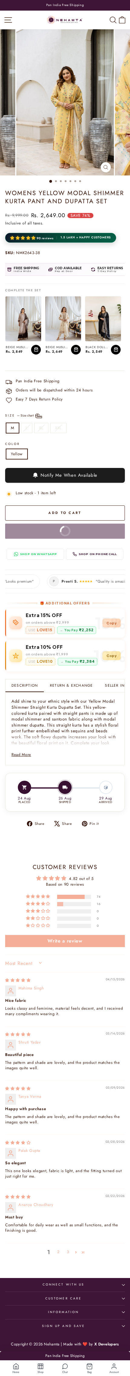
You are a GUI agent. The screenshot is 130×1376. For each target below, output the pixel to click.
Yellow (17, 454)
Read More (21, 754)
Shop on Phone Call (98, 554)
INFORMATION (63, 1312)
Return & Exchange (71, 685)
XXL (58, 428)
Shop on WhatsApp (38, 554)
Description (24, 685)
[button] (23, 238)
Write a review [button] (64, 940)
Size (19, 415)
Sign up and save (63, 1326)
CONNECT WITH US (63, 1284)
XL (41, 428)
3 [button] (68, 1252)
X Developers (106, 1344)
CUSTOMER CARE (63, 1298)
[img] (18, 980)
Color (12, 444)
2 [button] (58, 1252)
